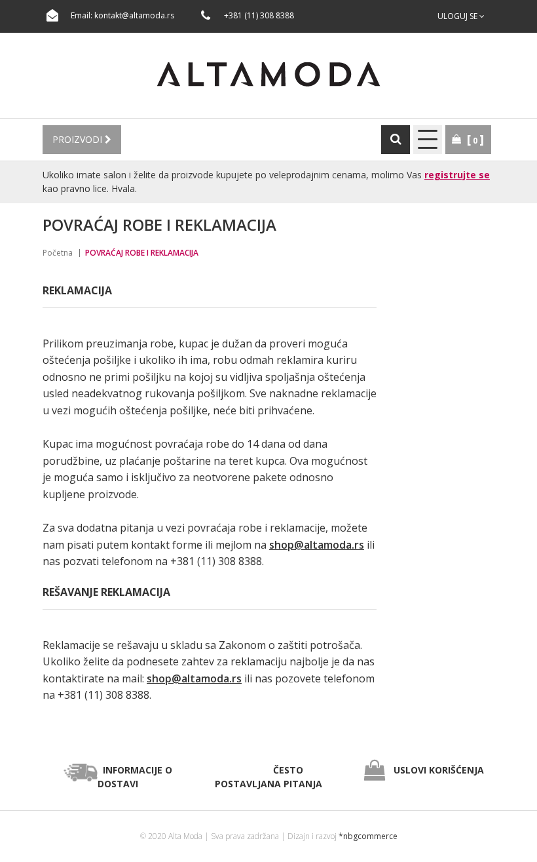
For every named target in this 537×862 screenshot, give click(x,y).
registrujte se (457, 174)
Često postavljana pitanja (268, 777)
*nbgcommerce (368, 836)
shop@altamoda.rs (316, 545)
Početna (58, 252)
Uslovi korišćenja (439, 770)
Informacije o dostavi (135, 777)
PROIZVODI (78, 139)
